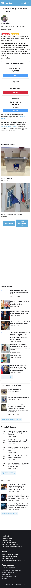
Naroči (15, 110)
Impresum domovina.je (9, 576)
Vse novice (6, 377)
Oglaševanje (6, 574)
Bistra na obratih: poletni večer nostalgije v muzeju (18, 457)
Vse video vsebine (8, 513)
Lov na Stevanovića (7, 178)
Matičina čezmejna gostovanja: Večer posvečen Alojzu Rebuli (18, 441)
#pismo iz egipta (6, 30)
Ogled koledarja (7, 473)
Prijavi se (15, 93)
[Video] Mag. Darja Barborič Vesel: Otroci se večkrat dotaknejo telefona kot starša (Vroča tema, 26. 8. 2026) (18, 487)
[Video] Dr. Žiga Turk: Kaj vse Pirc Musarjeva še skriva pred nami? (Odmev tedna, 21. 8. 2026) (19, 505)
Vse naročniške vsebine (10, 419)
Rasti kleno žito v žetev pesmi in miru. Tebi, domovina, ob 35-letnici (18, 448)
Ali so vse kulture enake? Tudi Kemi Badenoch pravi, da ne (20, 323)
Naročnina (15, 34)
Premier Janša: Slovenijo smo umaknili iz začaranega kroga (19, 312)
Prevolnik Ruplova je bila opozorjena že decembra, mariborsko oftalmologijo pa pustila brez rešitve (19, 368)
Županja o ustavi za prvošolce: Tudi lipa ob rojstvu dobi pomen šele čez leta (19, 302)
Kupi (15, 75)
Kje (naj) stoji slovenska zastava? (11, 214)
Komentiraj (9, 223)
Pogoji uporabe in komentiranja (11, 570)
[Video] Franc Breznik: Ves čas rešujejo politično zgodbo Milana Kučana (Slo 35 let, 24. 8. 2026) (18, 496)
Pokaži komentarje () (22, 223)
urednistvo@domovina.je (10, 554)
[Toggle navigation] (21, 3)
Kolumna (6, 34)
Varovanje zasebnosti (8, 568)
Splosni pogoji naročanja (9, 572)
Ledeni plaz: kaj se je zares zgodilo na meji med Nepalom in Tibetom (19, 292)
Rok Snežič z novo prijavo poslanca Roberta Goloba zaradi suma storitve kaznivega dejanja (20, 347)
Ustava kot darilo (15, 355)
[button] (28, 3)
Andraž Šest (6, 23)
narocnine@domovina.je (8, 127)
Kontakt (4, 578)
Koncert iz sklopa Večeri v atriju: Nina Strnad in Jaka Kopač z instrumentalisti (18, 464)
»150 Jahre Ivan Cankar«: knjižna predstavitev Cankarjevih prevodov (18, 432)
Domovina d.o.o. (7, 539)
